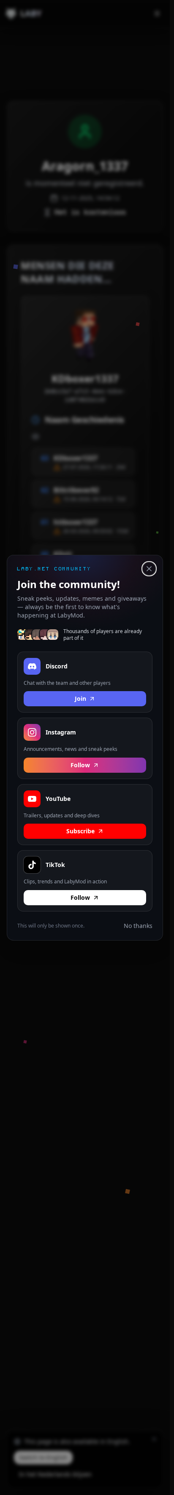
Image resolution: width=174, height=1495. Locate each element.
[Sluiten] (149, 568)
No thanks (138, 925)
